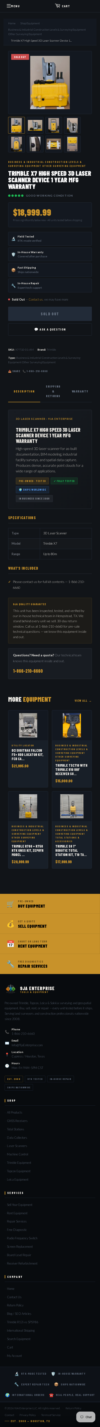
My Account (14, 1356)
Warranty (80, 391)
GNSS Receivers (17, 1121)
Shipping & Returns (53, 391)
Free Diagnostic (17, 1230)
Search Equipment (18, 1339)
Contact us (36, 299)
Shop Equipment (30, 23)
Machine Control (17, 1154)
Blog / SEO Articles (19, 1314)
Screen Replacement (20, 1246)
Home (12, 23)
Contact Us (14, 1297)
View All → (83, 700)
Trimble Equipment (19, 1163)
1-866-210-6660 (28, 671)
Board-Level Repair (19, 1255)
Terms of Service (51, 1415)
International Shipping (21, 1330)
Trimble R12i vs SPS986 (22, 1322)
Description (24, 391)
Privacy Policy (28, 1415)
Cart (66, 6)
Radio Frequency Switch (22, 1238)
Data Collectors (17, 1137)
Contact (9, 1415)
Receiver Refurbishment (22, 1263)
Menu (15, 6)
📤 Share (14, 371)
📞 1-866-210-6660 (35, 371)
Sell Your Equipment (19, 1205)
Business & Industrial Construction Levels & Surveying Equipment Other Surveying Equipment (47, 32)
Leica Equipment (17, 1179)
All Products (14, 1112)
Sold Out (50, 314)
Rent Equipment (17, 1213)
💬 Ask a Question (50, 329)
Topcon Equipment (18, 1171)
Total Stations (15, 1129)
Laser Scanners (17, 1146)
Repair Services (17, 1221)
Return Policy (15, 1305)
